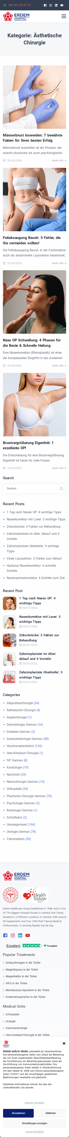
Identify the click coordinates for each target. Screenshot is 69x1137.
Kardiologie (14, 767)
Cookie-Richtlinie (34, 1131)
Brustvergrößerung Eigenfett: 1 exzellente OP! (28, 445)
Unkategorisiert (17, 824)
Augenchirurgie (17, 717)
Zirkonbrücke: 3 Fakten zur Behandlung (33, 526)
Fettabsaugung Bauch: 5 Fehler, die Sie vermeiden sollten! (32, 240)
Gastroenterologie (16, 1028)
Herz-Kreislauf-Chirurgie (23, 753)
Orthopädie (14, 789)
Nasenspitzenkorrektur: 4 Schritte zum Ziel (36, 578)
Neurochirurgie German (22, 782)
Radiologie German (20, 810)
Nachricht (13, 774)
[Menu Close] (64, 16)
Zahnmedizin (16, 839)
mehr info (57, 160)
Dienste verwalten (34, 1102)
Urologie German (18, 831)
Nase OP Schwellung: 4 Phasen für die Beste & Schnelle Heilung (32, 343)
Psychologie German (21, 803)
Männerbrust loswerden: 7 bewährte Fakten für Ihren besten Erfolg (32, 138)
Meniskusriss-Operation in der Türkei (27, 990)
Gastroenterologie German (24, 739)
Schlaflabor (14, 817)
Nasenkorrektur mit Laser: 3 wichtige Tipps (36, 519)
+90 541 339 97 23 (19, 5)
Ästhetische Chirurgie (21, 710)
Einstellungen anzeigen (34, 1123)
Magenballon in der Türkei (21, 976)
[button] (64, 1043)
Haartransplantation (20, 746)
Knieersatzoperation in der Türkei (25, 996)
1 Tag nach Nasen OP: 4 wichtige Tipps (34, 512)
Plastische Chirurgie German (26, 796)
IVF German (15, 760)
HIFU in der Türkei (16, 983)
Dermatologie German (22, 724)
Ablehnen (50, 1113)
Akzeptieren (18, 1113)
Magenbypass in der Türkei (22, 969)
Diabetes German (18, 732)
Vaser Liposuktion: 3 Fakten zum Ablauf (34, 558)
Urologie (11, 1021)
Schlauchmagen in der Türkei (23, 962)
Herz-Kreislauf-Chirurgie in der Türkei (27, 1034)
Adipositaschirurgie (20, 703)
